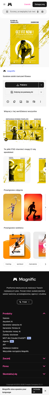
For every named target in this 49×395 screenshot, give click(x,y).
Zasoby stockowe (10, 334)
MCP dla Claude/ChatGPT (16, 338)
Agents (8, 341)
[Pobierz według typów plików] (41, 85)
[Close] (45, 390)
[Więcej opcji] (40, 101)
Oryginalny (19, 23)
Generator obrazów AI (12, 325)
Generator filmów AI (11, 328)
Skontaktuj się (10, 373)
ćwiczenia (33, 264)
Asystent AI (8, 321)
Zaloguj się (40, 4)
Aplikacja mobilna (10, 348)
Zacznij (6, 358)
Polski (24, 302)
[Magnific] (24, 280)
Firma (6, 366)
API (4, 344)
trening (8, 264)
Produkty (7, 313)
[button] (24, 302)
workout (20, 264)
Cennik (27, 4)
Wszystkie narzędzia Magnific (16, 351)
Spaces (6, 318)
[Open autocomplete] (6, 12)
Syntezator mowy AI (12, 331)
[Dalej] (45, 128)
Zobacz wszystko (29, 111)
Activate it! (36, 390)
